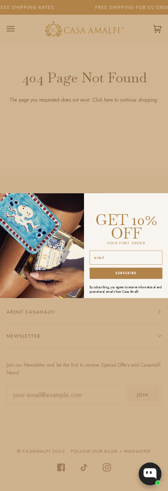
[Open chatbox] (150, 473)
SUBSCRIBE (126, 273)
